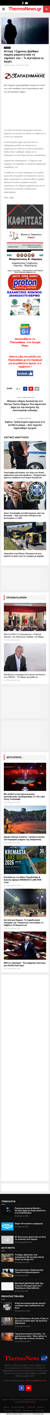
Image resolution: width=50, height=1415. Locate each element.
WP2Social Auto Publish (15, 1414)
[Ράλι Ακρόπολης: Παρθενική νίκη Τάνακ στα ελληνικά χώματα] (7, 1273)
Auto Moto (8, 1247)
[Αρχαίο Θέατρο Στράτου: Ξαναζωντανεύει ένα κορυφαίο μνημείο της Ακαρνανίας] (25, 820)
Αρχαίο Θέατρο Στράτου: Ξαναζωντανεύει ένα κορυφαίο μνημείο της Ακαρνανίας (24, 838)
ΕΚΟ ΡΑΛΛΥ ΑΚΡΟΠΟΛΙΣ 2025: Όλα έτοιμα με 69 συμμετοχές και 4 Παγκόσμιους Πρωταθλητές (29, 1285)
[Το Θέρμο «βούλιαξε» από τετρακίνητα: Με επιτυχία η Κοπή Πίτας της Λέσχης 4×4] (7, 1258)
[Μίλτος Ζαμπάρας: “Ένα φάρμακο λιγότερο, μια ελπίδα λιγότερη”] (25, 946)
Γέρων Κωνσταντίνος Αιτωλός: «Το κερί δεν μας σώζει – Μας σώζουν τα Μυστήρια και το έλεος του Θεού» (31, 1336)
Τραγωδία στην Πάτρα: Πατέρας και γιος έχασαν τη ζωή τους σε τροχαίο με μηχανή (24, 554)
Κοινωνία (7, 47)
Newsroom (11, 65)
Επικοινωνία (39, 1410)
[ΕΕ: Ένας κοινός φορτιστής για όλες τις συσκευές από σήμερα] (7, 1240)
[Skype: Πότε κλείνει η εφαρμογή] (7, 1226)
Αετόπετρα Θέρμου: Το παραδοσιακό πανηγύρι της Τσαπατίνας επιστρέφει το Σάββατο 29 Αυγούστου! (23, 922)
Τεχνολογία (8, 1201)
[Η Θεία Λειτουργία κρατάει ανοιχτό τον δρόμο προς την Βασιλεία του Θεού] (7, 1306)
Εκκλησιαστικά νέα (12, 1296)
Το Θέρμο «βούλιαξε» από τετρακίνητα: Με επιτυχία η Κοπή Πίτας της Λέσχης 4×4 (29, 1257)
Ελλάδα (18, 1410)
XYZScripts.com (38, 1414)
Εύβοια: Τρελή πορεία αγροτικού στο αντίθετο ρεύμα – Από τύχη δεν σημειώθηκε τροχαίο (25, 425)
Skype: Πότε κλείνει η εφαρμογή (29, 1224)
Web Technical (30, 1402)
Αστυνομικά (8, 1410)
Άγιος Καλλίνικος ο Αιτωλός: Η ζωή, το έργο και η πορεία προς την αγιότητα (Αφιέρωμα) (31, 1320)
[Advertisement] (25, 1077)
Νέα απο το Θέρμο (18, 1407)
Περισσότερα (28, 1410)
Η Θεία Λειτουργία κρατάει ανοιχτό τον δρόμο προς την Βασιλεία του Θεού (30, 1305)
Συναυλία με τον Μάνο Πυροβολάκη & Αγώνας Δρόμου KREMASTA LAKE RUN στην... (22, 880)
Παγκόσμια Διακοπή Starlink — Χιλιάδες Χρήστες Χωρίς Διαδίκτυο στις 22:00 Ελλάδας (30, 1210)
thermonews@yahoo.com (35, 1381)
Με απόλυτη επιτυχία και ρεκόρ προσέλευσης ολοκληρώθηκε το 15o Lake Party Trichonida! (24, 796)
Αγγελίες (40, 1407)
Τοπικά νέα (31, 1407)
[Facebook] (21, 1388)
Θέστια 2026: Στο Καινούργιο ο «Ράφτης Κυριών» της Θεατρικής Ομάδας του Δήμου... (24, 635)
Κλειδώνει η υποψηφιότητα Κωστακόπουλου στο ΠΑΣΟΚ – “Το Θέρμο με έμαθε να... (24, 675)
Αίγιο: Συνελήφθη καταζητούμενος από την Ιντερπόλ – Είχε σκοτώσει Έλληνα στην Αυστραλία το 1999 (24, 515)
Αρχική (6, 1407)
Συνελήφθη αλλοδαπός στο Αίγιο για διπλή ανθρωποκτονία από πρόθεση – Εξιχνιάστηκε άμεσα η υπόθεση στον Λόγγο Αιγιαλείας (25, 475)
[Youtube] (28, 1388)
